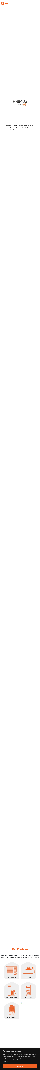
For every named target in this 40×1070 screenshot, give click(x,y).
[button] (36, 3)
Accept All (20, 1066)
